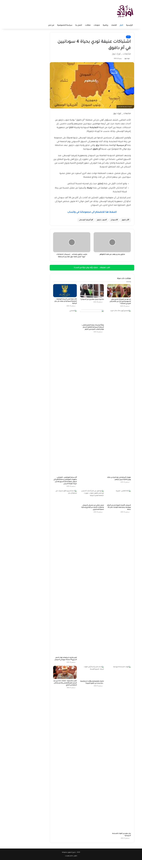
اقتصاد (114, 25)
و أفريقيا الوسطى (85, 220)
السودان (114, 220)
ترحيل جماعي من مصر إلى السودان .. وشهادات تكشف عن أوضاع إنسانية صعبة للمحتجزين (93, 507)
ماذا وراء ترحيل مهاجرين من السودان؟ (92, 299)
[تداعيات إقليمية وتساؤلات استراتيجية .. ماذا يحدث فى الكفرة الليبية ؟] (92, 672)
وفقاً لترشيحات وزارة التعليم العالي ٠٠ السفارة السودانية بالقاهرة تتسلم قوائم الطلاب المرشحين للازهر (93, 327)
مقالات (88, 25)
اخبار (121, 25)
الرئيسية (129, 25)
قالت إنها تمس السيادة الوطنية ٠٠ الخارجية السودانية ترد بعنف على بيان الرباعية (65, 301)
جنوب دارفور (101, 220)
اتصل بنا (78, 25)
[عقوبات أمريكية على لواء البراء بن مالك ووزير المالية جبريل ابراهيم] (119, 392)
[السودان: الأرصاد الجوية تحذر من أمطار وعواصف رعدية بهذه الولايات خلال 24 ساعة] (119, 496)
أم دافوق (125, 220)
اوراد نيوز (127, 58)
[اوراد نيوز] (125, 11)
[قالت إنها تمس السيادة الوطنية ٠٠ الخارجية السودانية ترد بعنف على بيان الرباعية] (65, 290)
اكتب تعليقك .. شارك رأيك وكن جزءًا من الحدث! (92, 268)
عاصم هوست (69, 856)
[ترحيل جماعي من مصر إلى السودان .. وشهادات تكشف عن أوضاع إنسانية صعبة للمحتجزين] (92, 496)
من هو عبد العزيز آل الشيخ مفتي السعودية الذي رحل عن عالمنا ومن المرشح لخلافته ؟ (120, 301)
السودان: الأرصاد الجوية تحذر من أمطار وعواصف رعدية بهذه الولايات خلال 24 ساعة (119, 507)
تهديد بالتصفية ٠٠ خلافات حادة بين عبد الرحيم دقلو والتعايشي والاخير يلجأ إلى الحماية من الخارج (65, 683)
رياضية (105, 25)
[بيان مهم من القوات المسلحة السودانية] (119, 749)
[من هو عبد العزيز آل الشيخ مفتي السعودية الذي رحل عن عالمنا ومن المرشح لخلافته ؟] (119, 290)
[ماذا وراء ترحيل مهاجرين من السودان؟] (92, 290)
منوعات (97, 25)
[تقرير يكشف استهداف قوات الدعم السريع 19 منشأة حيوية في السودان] (65, 573)
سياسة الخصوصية (64, 25)
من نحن (51, 25)
